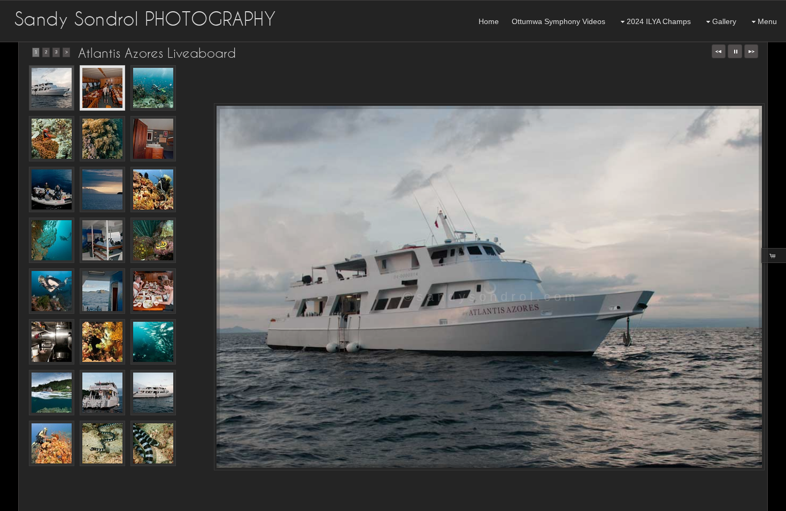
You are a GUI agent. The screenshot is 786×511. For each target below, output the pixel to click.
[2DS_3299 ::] (52, 189)
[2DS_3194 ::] (153, 393)
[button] (719, 51)
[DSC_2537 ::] (102, 139)
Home (489, 21)
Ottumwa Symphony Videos (558, 21)
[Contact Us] (30, 501)
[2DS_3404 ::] (102, 189)
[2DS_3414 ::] (52, 88)
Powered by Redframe (749, 501)
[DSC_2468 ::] (52, 393)
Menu (767, 21)
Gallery (724, 21)
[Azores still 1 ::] (52, 443)
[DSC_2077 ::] (52, 240)
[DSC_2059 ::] (153, 88)
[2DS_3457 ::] (102, 393)
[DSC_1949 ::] (102, 443)
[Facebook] (15, 501)
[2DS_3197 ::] (102, 88)
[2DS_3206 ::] (153, 139)
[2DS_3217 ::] (102, 240)
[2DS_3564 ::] (153, 291)
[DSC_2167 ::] (52, 291)
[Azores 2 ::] (102, 342)
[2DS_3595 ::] (52, 342)
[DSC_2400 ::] (153, 342)
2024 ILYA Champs (659, 21)
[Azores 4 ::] (153, 189)
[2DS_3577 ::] (102, 291)
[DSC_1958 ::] (153, 443)
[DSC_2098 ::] (52, 139)
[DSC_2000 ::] (153, 240)
